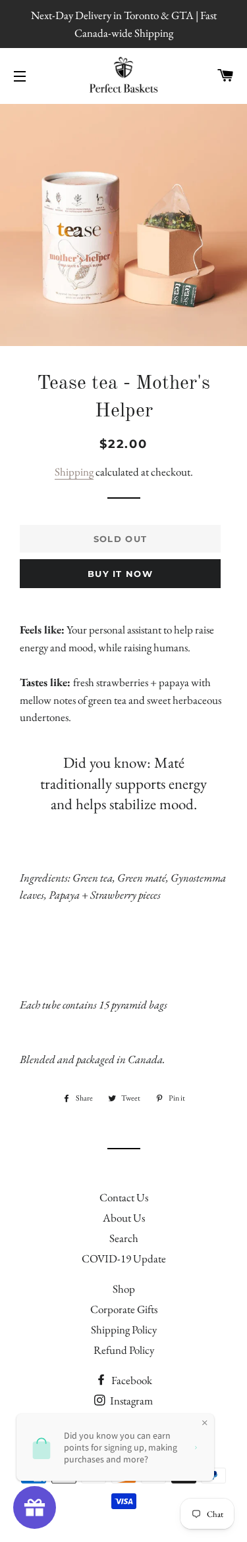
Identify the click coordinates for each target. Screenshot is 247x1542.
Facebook (130, 1380)
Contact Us (123, 1197)
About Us (124, 1217)
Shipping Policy (124, 1329)
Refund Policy (124, 1350)
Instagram (130, 1400)
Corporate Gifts (123, 1309)
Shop (124, 1288)
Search (123, 1238)
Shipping (74, 471)
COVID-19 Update (124, 1258)
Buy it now (120, 573)
